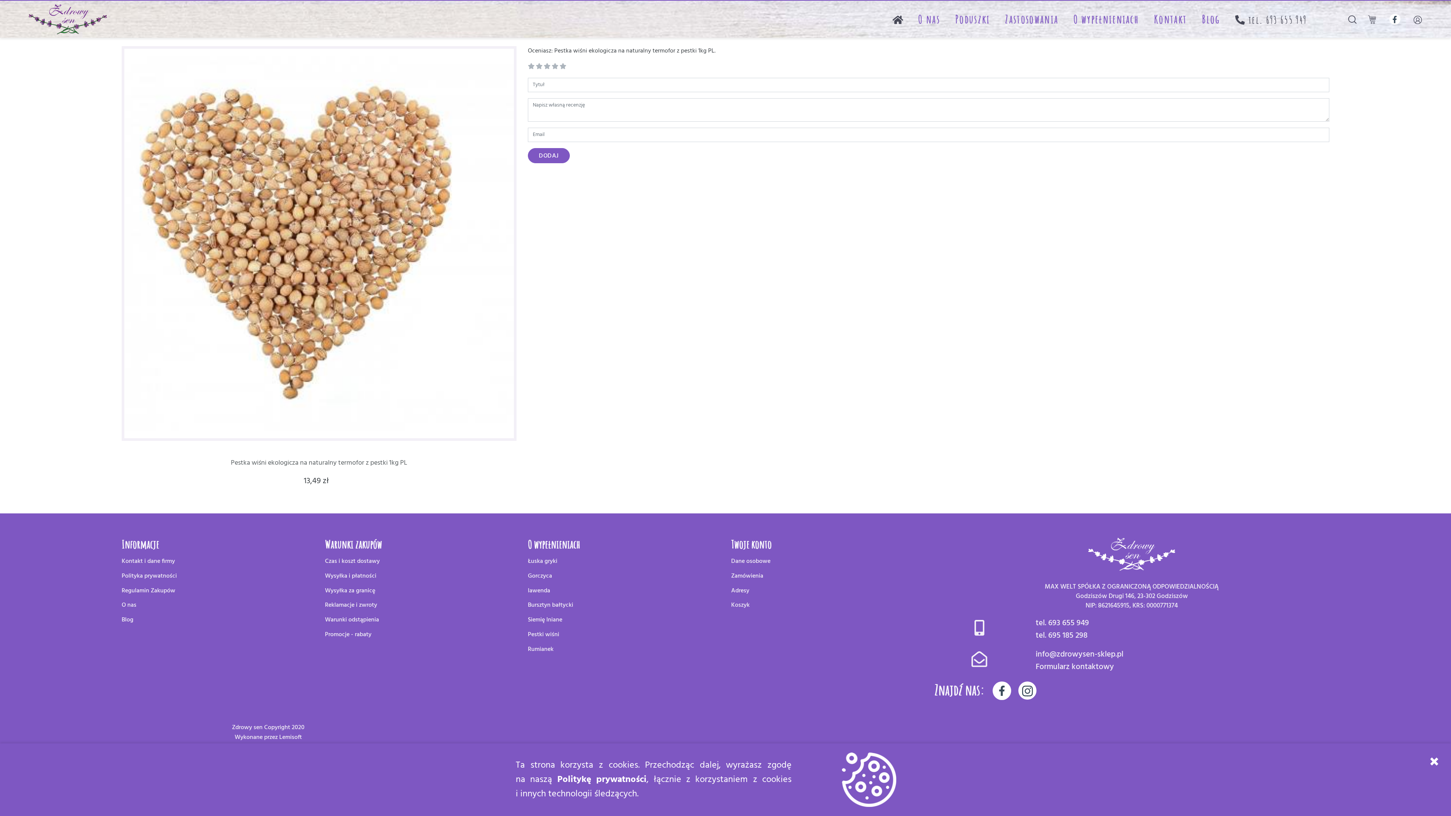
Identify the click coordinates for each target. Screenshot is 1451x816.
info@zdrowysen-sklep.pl (1079, 654)
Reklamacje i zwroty (351, 605)
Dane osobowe (750, 561)
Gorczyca (540, 576)
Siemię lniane (545, 620)
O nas (929, 19)
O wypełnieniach (1106, 19)
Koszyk (740, 605)
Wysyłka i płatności (350, 576)
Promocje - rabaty (348, 635)
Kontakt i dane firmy (148, 561)
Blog (1211, 19)
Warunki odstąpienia (352, 620)
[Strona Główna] (898, 19)
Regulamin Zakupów (148, 591)
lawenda (539, 591)
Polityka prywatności (149, 576)
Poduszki (972, 19)
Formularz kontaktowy (1075, 667)
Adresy (740, 591)
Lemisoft (290, 737)
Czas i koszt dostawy (352, 561)
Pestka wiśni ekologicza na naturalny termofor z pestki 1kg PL (319, 462)
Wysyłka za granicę (350, 591)
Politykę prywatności (602, 780)
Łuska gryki (542, 561)
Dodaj (549, 156)
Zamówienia (747, 576)
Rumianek (541, 649)
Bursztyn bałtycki (550, 605)
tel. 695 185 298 (1061, 635)
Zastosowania (1031, 19)
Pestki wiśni (543, 635)
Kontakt (1170, 19)
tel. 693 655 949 (1062, 623)
